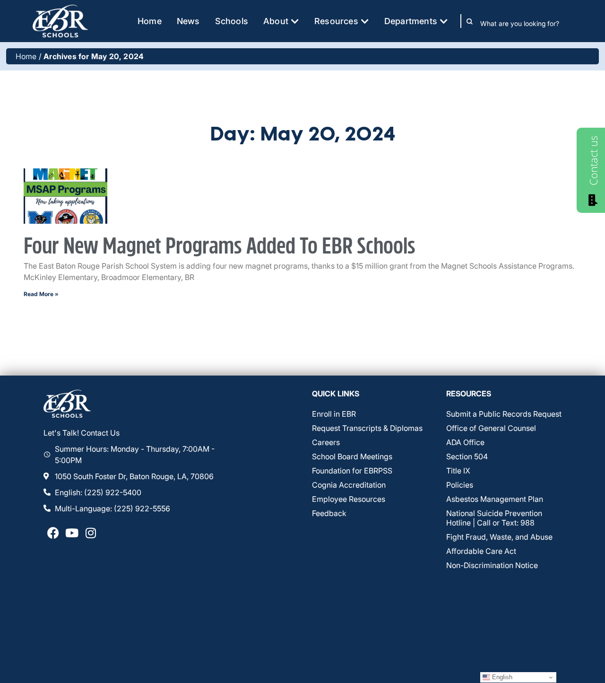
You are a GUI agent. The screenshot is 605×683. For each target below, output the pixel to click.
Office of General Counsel (491, 428)
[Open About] (295, 21)
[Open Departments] (444, 21)
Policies (459, 485)
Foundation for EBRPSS (352, 470)
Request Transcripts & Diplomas (367, 428)
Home (26, 56)
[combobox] (526, 23)
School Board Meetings (352, 456)
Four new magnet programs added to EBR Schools (219, 246)
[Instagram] (90, 533)
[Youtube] (71, 533)
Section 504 (467, 456)
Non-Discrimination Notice (492, 565)
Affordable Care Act (481, 551)
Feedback (329, 513)
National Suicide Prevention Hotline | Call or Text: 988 (494, 517)
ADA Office (465, 442)
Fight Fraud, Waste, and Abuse (499, 537)
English (501, 677)
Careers (326, 442)
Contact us (593, 160)
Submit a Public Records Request (504, 414)
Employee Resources (348, 499)
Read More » (41, 294)
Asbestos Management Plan (494, 499)
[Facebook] (52, 533)
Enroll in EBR (334, 414)
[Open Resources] (365, 21)
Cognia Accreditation (349, 485)
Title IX (458, 470)
